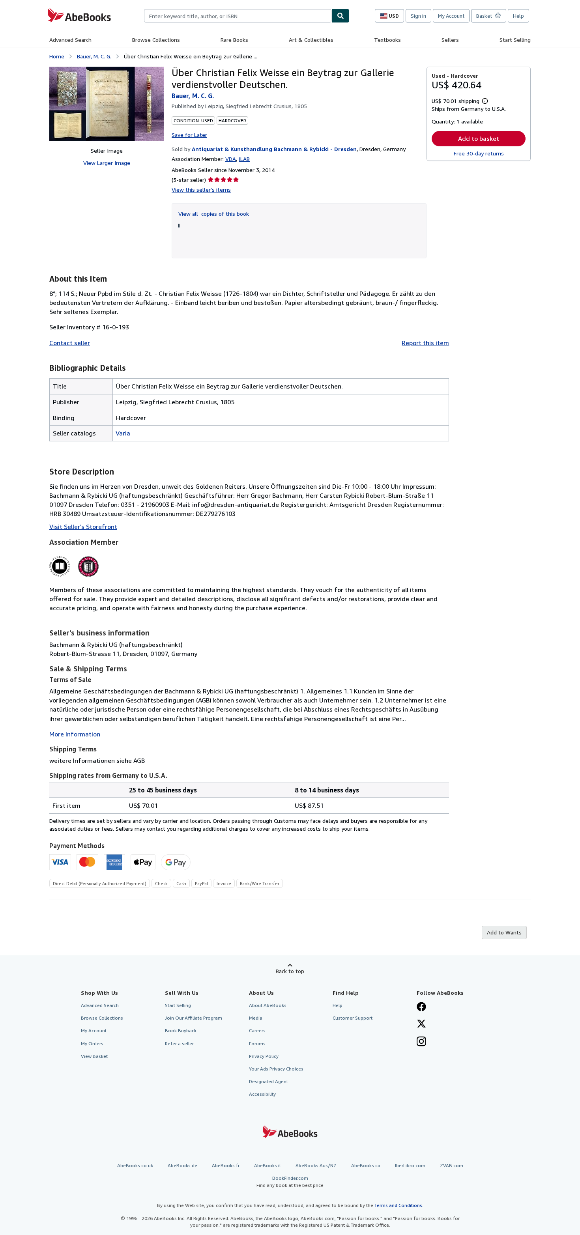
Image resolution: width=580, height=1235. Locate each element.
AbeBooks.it (267, 1165)
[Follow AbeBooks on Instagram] (421, 1042)
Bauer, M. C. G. (94, 56)
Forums (257, 1043)
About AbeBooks (267, 1005)
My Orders (92, 1043)
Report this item (425, 343)
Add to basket (478, 138)
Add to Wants (504, 932)
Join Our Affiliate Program (193, 1018)
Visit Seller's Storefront (83, 527)
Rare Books (234, 39)
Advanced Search (70, 39)
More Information (74, 734)
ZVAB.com (451, 1165)
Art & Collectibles (311, 39)
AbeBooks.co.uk (135, 1165)
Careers (257, 1030)
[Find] (340, 15)
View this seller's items (201, 189)
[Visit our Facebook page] (421, 1007)
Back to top (290, 971)
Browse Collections (156, 39)
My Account (451, 16)
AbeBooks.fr (225, 1165)
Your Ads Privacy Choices (276, 1069)
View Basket (94, 1056)
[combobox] (237, 15)
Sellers (450, 39)
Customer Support (352, 1018)
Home (56, 56)
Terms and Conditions (398, 1205)
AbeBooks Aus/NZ (316, 1165)
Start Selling (515, 39)
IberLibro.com (410, 1165)
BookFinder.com (290, 1181)
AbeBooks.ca (365, 1165)
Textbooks (387, 39)
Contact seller (69, 343)
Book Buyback (180, 1030)
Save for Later (189, 134)
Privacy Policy (264, 1056)
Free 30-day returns (479, 153)
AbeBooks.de (182, 1165)
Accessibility (262, 1094)
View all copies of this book (213, 213)
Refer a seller (179, 1043)
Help (518, 16)
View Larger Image (106, 162)
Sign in (418, 16)
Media (255, 1018)
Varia (123, 433)
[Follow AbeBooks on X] (421, 1024)
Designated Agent (268, 1081)
